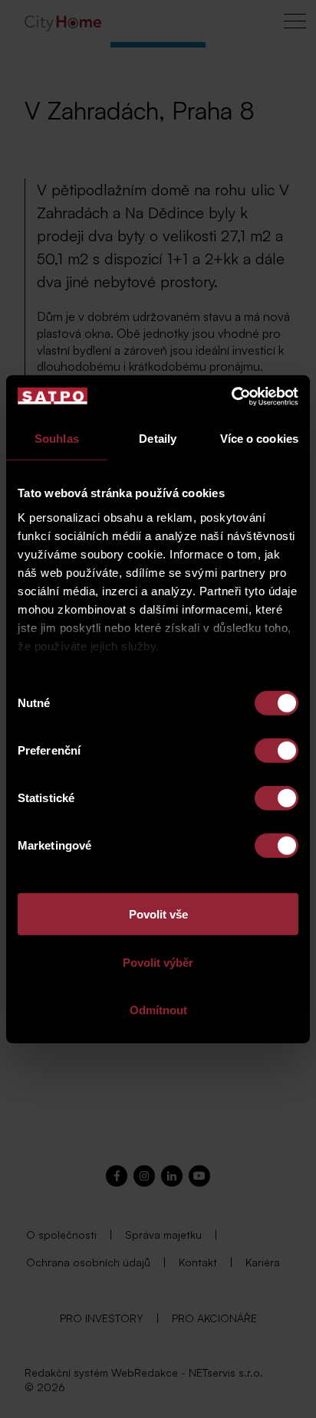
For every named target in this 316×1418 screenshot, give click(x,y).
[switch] (276, 750)
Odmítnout (158, 1010)
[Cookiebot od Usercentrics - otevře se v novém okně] (231, 396)
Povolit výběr (158, 961)
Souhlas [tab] (57, 438)
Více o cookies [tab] (259, 438)
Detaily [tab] (157, 438)
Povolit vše (158, 914)
